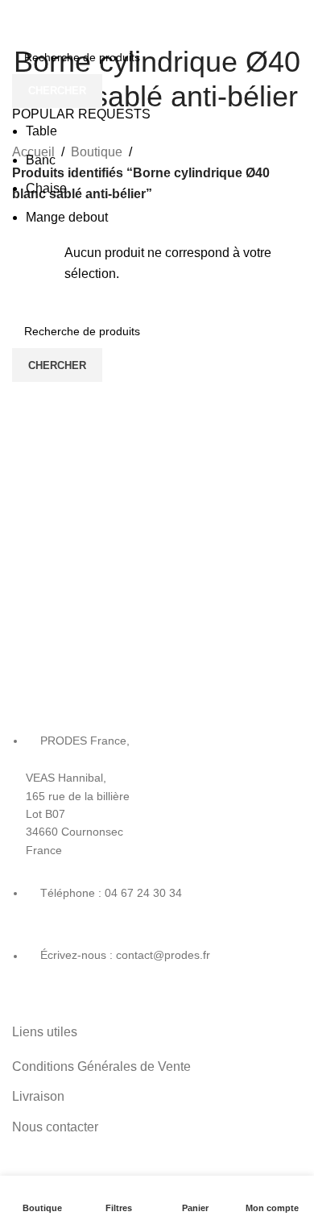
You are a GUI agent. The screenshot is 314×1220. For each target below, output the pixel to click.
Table (41, 131)
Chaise (46, 188)
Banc (41, 160)
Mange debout (67, 217)
